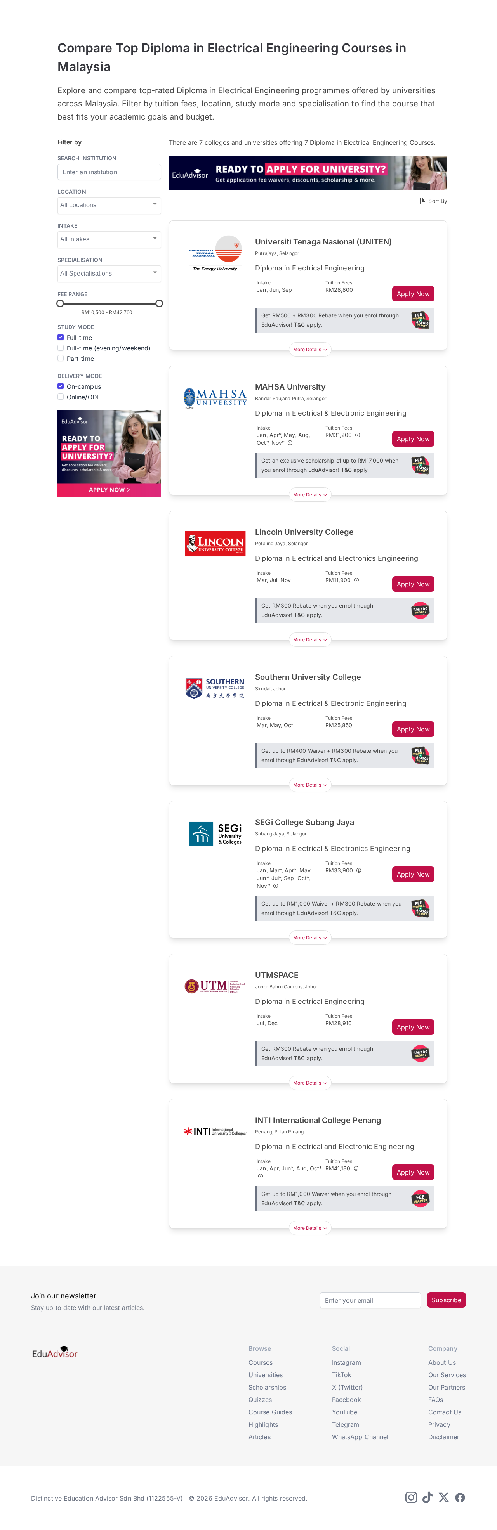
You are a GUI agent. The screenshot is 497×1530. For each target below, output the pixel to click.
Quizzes (260, 1400)
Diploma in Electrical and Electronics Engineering (336, 558)
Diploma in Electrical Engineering (310, 268)
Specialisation (80, 259)
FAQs (435, 1400)
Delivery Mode (79, 376)
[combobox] (109, 205)
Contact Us (444, 1412)
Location (71, 191)
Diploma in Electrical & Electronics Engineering (332, 848)
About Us (442, 1362)
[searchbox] (108, 205)
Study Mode (75, 327)
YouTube (345, 1412)
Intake (67, 225)
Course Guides (270, 1412)
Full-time (79, 337)
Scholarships (267, 1387)
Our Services (447, 1375)
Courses (260, 1362)
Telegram (346, 1424)
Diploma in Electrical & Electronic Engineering (331, 413)
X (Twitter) (347, 1387)
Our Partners (446, 1387)
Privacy (439, 1424)
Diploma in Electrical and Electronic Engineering (334, 1146)
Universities (265, 1375)
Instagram (346, 1362)
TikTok (341, 1375)
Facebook (346, 1400)
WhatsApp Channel (360, 1437)
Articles (259, 1437)
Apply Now (413, 294)
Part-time (80, 358)
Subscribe (446, 1300)
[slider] (60, 303)
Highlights (263, 1424)
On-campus (84, 386)
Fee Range (72, 294)
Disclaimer (443, 1437)
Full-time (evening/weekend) (109, 348)
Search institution (86, 158)
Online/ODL (84, 397)
